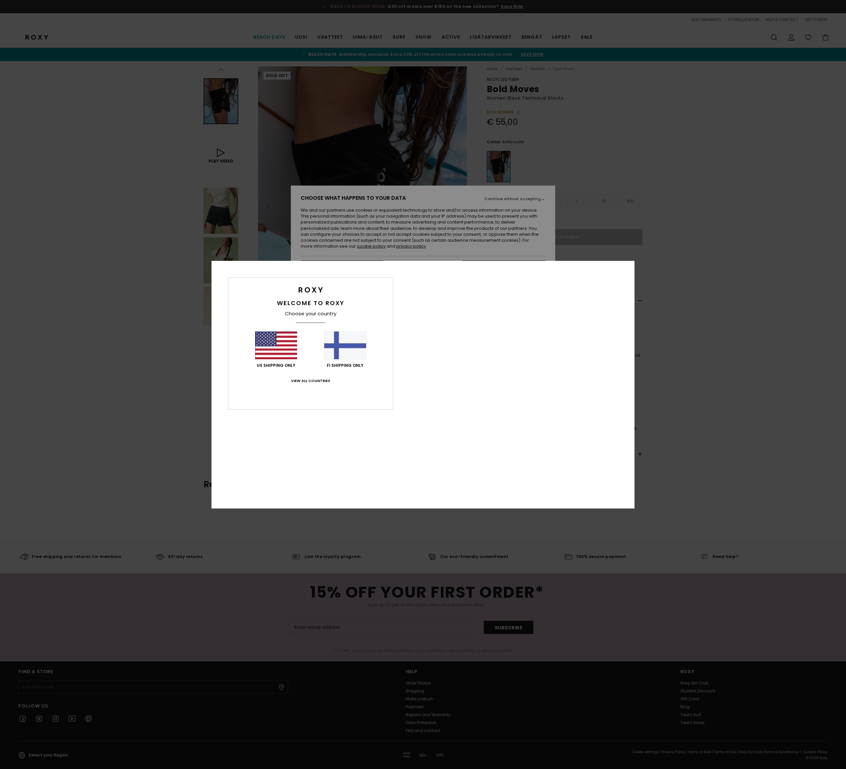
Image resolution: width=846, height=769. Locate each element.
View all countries (310, 380)
